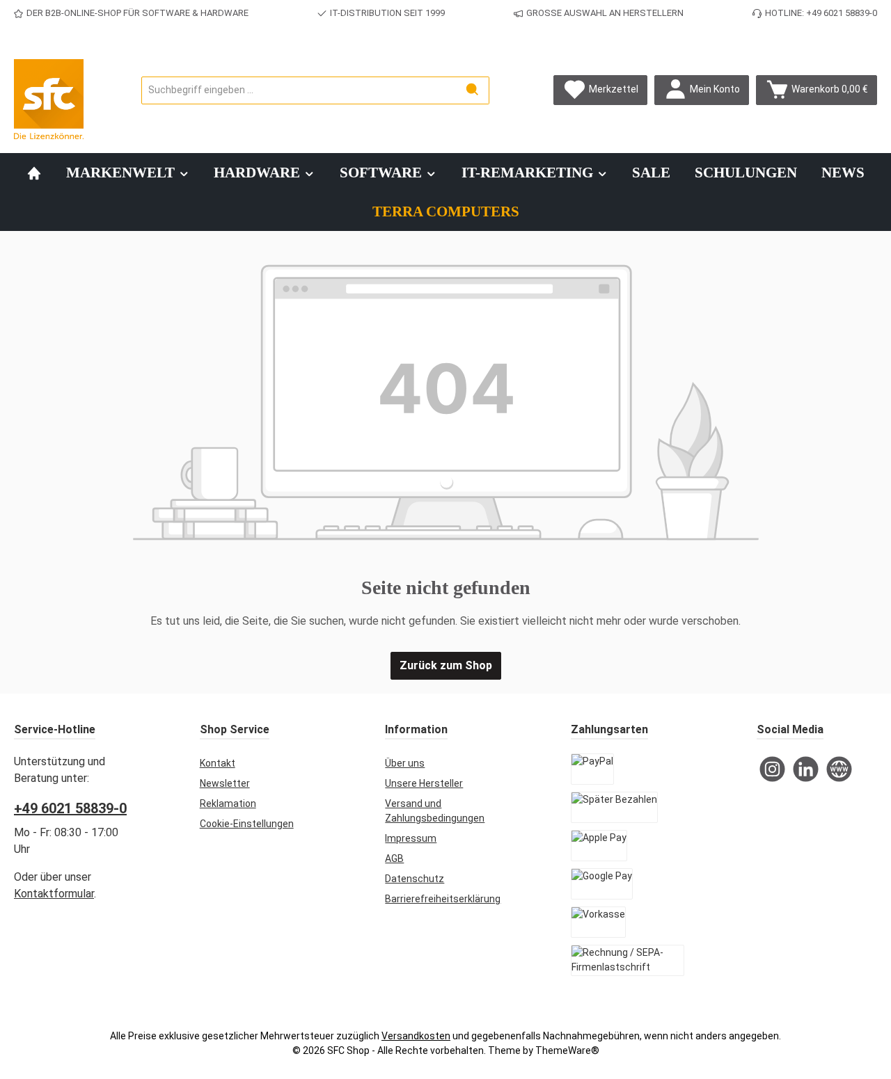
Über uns (405, 763)
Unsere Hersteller (424, 783)
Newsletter (225, 783)
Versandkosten (415, 1035)
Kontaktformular (54, 893)
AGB (394, 858)
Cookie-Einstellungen (247, 823)
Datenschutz (414, 878)
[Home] (34, 172)
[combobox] (299, 90)
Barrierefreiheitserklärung (442, 898)
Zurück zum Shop (446, 665)
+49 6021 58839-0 (70, 808)
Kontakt (217, 763)
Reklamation (228, 803)
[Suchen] (473, 90)
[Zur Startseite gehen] (49, 99)
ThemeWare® (567, 1050)
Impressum (410, 838)
